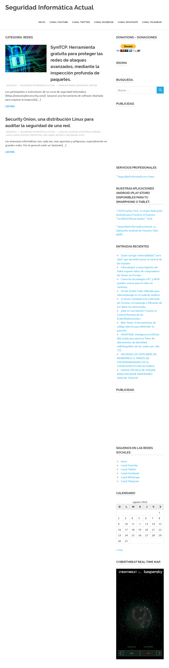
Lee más (10, 106)
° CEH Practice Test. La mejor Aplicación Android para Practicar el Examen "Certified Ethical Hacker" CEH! (139, 214)
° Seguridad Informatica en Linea (135, 176)
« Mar (119, 549)
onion (16, 135)
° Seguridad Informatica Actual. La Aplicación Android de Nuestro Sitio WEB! (137, 230)
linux (9, 135)
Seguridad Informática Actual (49, 7)
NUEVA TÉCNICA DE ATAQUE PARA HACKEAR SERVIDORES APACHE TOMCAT (136, 373)
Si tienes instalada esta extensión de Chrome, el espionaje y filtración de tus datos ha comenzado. (139, 302)
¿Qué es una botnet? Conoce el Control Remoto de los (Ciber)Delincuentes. (137, 314)
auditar (73, 131)
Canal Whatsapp (128, 22)
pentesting (36, 135)
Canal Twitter (81, 22)
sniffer (93, 85)
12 (139, 523)
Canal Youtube (59, 22)
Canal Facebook (104, 22)
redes (72, 85)
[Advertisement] (140, 133)
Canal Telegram (152, 22)
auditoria (84, 131)
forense (95, 131)
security (60, 135)
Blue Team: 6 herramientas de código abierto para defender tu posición (136, 326)
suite (81, 135)
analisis (63, 85)
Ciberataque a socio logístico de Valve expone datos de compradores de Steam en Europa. (138, 271)
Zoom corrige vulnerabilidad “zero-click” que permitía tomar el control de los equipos (139, 259)
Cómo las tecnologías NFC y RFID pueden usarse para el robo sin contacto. (138, 282)
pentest (25, 135)
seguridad (82, 85)
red (45, 135)
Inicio (41, 22)
